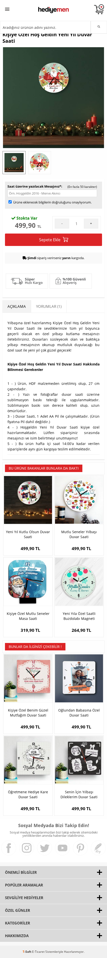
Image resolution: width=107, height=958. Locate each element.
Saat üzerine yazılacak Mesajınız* (34, 186)
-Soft (27, 952)
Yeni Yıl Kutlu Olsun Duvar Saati (28, 534)
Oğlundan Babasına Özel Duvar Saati (79, 713)
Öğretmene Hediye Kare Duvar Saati (28, 794)
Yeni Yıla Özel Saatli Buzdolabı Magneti (79, 616)
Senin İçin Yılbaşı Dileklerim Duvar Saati (79, 794)
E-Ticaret (38, 952)
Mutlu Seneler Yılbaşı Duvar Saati (79, 534)
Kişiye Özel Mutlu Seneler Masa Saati (28, 616)
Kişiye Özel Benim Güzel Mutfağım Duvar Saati (28, 713)
